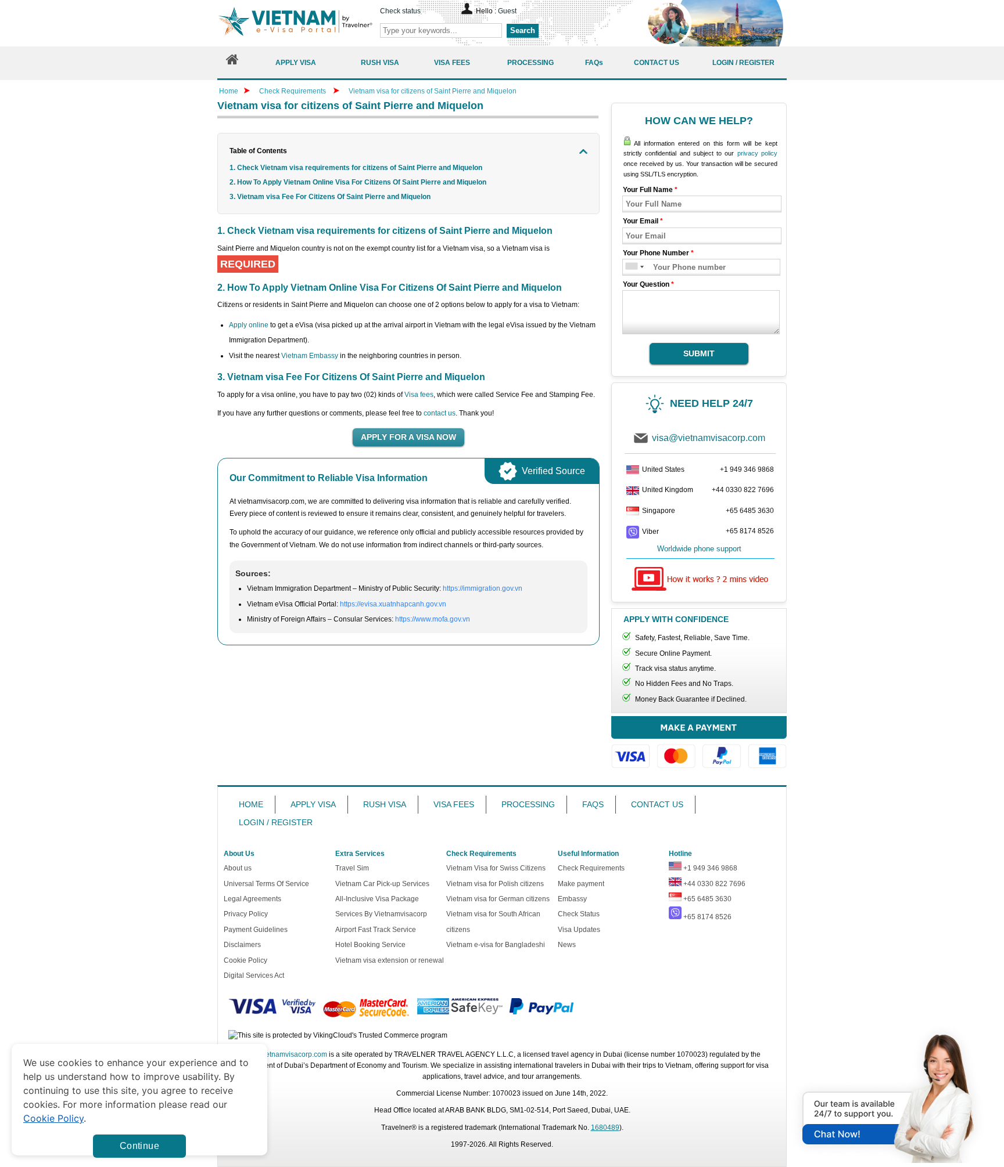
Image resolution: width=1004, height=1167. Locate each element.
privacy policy (757, 153)
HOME (251, 804)
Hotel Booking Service (370, 945)
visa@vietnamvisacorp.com (708, 438)
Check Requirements (293, 91)
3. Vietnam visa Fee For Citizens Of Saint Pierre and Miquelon (331, 197)
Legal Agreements (252, 899)
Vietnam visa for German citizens (498, 899)
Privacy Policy (246, 914)
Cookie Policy (245, 960)
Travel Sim (352, 868)
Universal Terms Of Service (266, 884)
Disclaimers (242, 945)
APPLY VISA (313, 804)
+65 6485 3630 (750, 511)
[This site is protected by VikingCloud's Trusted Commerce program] (337, 1035)
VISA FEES (453, 804)
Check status (400, 11)
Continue (139, 1146)
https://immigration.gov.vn (482, 588)
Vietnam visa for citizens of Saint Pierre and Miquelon (433, 91)
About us (238, 868)
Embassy (572, 899)
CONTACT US (657, 804)
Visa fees (418, 395)
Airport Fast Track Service (375, 930)
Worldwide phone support (699, 548)
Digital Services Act (254, 975)
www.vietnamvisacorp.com (285, 1054)
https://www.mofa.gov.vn (432, 619)
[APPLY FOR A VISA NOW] (408, 437)
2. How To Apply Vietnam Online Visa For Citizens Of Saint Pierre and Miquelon (359, 182)
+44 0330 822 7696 (743, 490)
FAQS (593, 804)
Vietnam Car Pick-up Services (382, 884)
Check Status (579, 914)
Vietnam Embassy (309, 356)
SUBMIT (699, 353)
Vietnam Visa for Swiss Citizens (496, 868)
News (567, 945)
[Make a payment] (699, 747)
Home (228, 91)
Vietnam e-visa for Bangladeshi (495, 945)
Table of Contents (258, 151)
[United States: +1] (630, 267)
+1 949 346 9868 (747, 469)
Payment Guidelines (256, 930)
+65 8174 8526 (750, 531)
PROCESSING (528, 804)
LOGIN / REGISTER (276, 822)
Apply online (248, 325)
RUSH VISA (384, 804)
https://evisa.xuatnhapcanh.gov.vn (393, 604)
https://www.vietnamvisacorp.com (295, 23)
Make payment (581, 884)
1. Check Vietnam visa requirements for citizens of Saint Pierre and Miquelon (356, 168)
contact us (440, 413)
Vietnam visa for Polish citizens (495, 884)
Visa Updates (579, 930)
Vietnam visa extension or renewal (389, 960)
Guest (507, 11)
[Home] (232, 62)
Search (522, 30)
